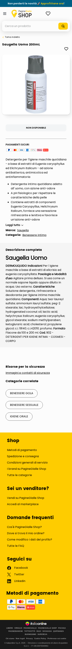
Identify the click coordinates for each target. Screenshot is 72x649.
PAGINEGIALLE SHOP (47, 628)
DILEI (39, 631)
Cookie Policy (40, 638)
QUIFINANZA (58, 631)
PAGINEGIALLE (30, 628)
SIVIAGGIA (47, 631)
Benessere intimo (34, 235)
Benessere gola (21, 393)
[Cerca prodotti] (63, 26)
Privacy (29, 638)
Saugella (23, 230)
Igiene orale (19, 416)
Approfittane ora (52, 3)
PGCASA (62, 628)
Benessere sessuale (24, 405)
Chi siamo (10, 638)
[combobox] (36, 26)
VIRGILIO (18, 628)
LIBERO (9, 628)
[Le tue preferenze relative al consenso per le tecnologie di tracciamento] (66, 643)
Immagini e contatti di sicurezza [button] (28, 372)
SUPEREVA (42, 634)
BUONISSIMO (30, 634)
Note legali (20, 638)
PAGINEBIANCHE (15, 631)
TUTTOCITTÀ (29, 631)
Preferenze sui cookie (57, 638)
